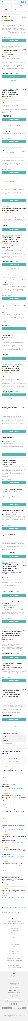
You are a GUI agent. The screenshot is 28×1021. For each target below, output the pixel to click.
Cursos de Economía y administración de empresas (13, 942)
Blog (14, 976)
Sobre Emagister (14, 975)
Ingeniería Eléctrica (7, 150)
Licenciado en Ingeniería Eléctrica (12, 489)
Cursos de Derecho (14, 939)
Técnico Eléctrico (6, 16)
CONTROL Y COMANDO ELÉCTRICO (12, 179)
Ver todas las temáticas (14, 978)
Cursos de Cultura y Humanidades (14, 935)
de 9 (15, 726)
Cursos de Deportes (14, 937)
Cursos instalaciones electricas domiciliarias (14, 907)
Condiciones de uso (14, 984)
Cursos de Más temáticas (14, 953)
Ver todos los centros (14, 996)
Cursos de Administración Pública (14, 921)
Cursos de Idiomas (14, 946)
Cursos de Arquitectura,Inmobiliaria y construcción (13, 923)
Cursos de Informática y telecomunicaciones (14, 949)
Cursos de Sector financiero (14, 963)
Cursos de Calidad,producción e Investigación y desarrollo (14, 925)
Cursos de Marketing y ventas (14, 951)
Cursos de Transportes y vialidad (14, 967)
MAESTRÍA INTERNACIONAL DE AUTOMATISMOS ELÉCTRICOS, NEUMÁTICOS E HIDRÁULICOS (11, 239)
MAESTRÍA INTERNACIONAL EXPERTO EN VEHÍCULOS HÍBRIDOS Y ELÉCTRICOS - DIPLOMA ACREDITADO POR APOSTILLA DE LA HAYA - (10, 92)
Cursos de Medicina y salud (13, 956)
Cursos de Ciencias (14, 928)
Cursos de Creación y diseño (14, 932)
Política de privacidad (14, 986)
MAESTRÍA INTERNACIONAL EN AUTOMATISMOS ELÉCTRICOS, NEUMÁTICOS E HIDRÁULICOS (11, 368)
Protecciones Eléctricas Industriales (12, 510)
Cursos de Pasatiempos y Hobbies (14, 958)
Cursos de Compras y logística (14, 930)
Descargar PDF (15, 80)
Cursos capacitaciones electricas (11, 912)
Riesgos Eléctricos (7, 437)
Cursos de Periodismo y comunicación (14, 960)
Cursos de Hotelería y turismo (14, 944)
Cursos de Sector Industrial (13, 965)
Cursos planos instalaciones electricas (12, 910)
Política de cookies (14, 987)
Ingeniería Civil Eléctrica (9, 460)
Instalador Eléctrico (7, 335)
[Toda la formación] (2, 2)
